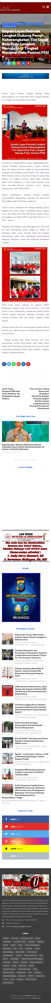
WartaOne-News (24, 969)
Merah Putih (21, 972)
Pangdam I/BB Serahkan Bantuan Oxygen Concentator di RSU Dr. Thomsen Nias (30, 772)
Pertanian (6, 962)
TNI (15, 948)
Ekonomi (15, 938)
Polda (37, 948)
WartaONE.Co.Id (30, 996)
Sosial (38, 938)
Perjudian (22, 966)
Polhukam (7, 948)
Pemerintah (20, 952)
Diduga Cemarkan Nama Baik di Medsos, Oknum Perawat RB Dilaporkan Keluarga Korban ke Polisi (29, 672)
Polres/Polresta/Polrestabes (32, 959)
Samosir (38, 972)
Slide (20, 945)
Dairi (12, 979)
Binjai (14, 966)
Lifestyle (29, 24)
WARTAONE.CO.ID (40, 163)
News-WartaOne (30, 955)
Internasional (32, 952)
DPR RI (30, 976)
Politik (5, 945)
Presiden (24, 962)
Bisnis (5, 959)
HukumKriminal (17, 24)
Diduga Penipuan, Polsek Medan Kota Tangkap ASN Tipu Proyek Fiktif (25, 446)
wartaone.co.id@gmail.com (21, 926)
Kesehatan (7, 942)
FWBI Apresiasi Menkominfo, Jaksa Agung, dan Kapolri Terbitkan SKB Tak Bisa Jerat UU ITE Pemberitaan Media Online (31, 690)
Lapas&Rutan (8, 955)
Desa (35, 969)
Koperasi (20, 979)
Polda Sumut (8, 983)
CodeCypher (36, 998)
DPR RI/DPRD (8, 972)
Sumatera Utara (9, 26)
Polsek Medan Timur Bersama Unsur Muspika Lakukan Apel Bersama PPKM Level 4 (31, 741)
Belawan (22, 976)
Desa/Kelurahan (36, 962)
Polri (30, 972)
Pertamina (40, 976)
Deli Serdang (8, 952)
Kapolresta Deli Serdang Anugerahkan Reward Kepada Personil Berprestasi (28, 725)
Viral (21, 948)
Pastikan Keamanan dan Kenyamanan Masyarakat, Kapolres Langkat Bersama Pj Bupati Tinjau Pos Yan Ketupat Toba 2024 (31, 654)
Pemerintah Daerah (32, 945)
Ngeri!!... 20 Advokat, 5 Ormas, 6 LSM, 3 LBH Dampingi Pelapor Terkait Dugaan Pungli (32, 756)
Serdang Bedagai (9, 976)
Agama (18, 955)
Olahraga (39, 24)
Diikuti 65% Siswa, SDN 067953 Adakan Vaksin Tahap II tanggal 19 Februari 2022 (30, 637)
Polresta (6, 966)
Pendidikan (14, 959)
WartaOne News (9, 969)
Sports (31, 966)
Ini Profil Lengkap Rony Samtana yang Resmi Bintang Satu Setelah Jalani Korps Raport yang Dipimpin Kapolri (31, 708)
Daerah (6, 24)
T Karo (5, 979)
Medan (13, 945)
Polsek (15, 962)
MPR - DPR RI (31, 979)
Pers (41, 955)
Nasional (40, 942)
